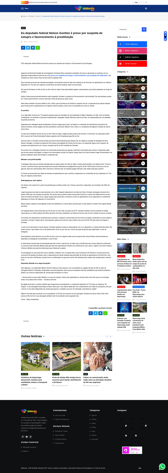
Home (25, 16)
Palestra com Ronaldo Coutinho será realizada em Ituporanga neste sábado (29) (124, 323)
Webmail (24, 468)
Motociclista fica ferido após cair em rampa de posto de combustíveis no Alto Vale (140, 264)
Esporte (94, 415)
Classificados (59, 443)
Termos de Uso (100, 468)
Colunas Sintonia (138, 287)
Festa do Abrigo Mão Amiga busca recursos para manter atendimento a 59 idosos (66, 379)
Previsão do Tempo (61, 431)
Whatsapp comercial (29, 447)
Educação (95, 439)
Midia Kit (25, 451)
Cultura (94, 419)
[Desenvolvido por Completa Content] (140, 468)
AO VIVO (24, 2)
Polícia (94, 427)
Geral (38, 16)
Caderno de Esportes (62, 419)
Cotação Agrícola (60, 439)
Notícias (31, 16)
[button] (107, 336)
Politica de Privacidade (83, 468)
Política (94, 435)
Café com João (60, 415)
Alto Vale (24, 374)
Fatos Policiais (59, 435)
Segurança (121, 256)
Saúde (94, 423)
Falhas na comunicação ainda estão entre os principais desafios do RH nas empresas (97, 379)
